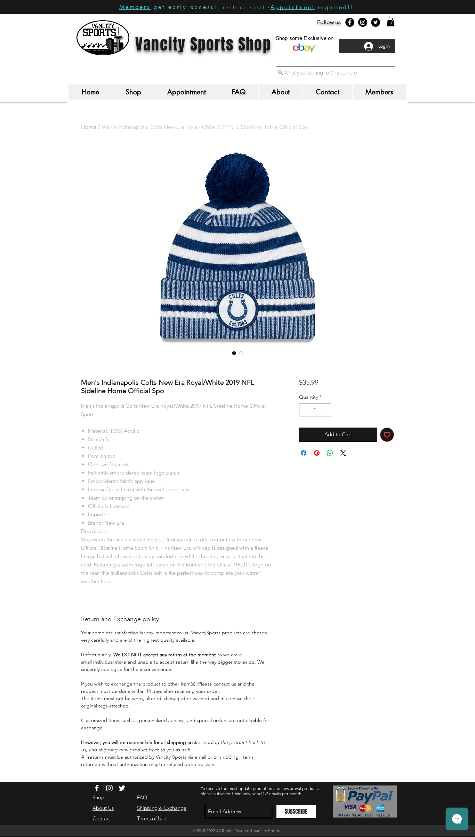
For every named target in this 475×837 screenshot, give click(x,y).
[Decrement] (304, 410)
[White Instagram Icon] (109, 788)
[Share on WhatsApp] (330, 453)
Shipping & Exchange (161, 808)
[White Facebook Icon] (96, 788)
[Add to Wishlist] (387, 435)
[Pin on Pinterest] (317, 453)
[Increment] (325, 410)
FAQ (142, 797)
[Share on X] (343, 453)
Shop (98, 797)
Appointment (293, 7)
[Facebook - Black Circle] (349, 22)
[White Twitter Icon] (122, 788)
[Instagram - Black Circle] (362, 22)
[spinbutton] (315, 410)
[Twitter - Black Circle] (375, 22)
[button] (391, 21)
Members (135, 7)
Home (89, 127)
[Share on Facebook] (303, 453)
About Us (103, 808)
